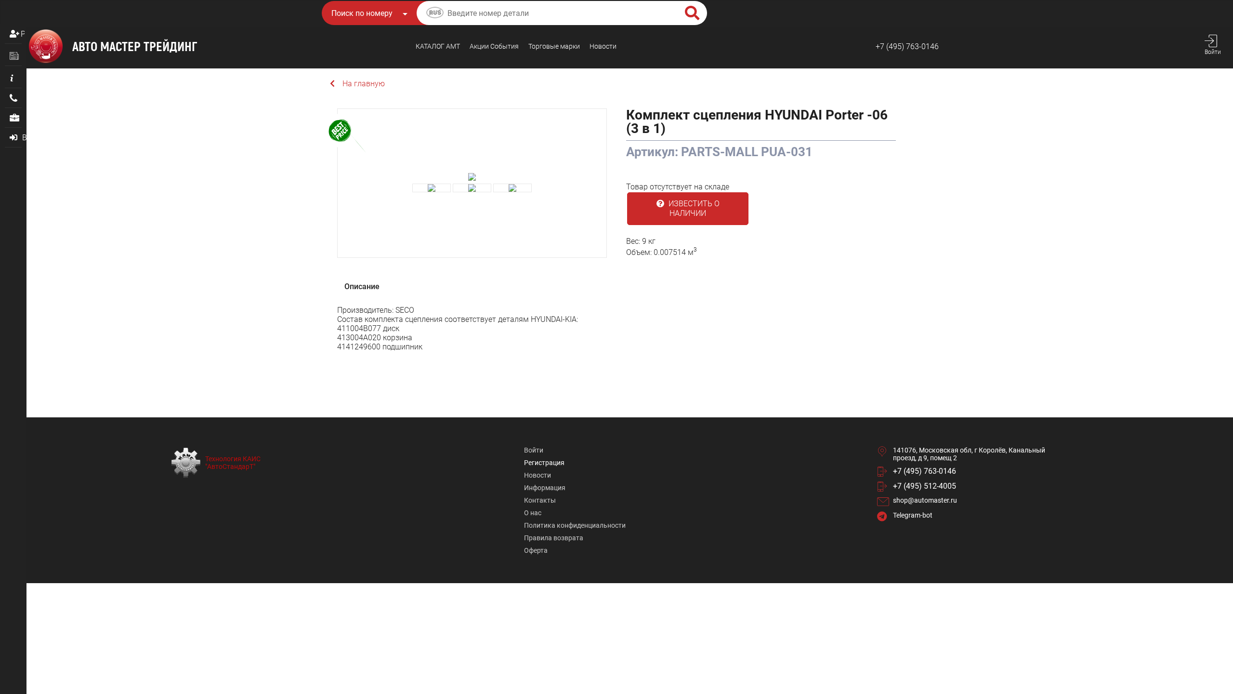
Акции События (494, 46)
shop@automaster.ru (925, 500)
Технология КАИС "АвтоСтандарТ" (233, 462)
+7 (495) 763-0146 (907, 46)
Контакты (540, 500)
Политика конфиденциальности (575, 525)
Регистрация (23, 34)
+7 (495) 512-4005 (924, 486)
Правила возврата (553, 538)
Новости (603, 46)
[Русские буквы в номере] (435, 14)
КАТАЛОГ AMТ (438, 46)
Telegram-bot (912, 515)
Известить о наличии (693, 208)
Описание (362, 286)
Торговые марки (554, 46)
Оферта (536, 550)
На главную (363, 83)
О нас (532, 513)
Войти (533, 450)
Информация (544, 488)
